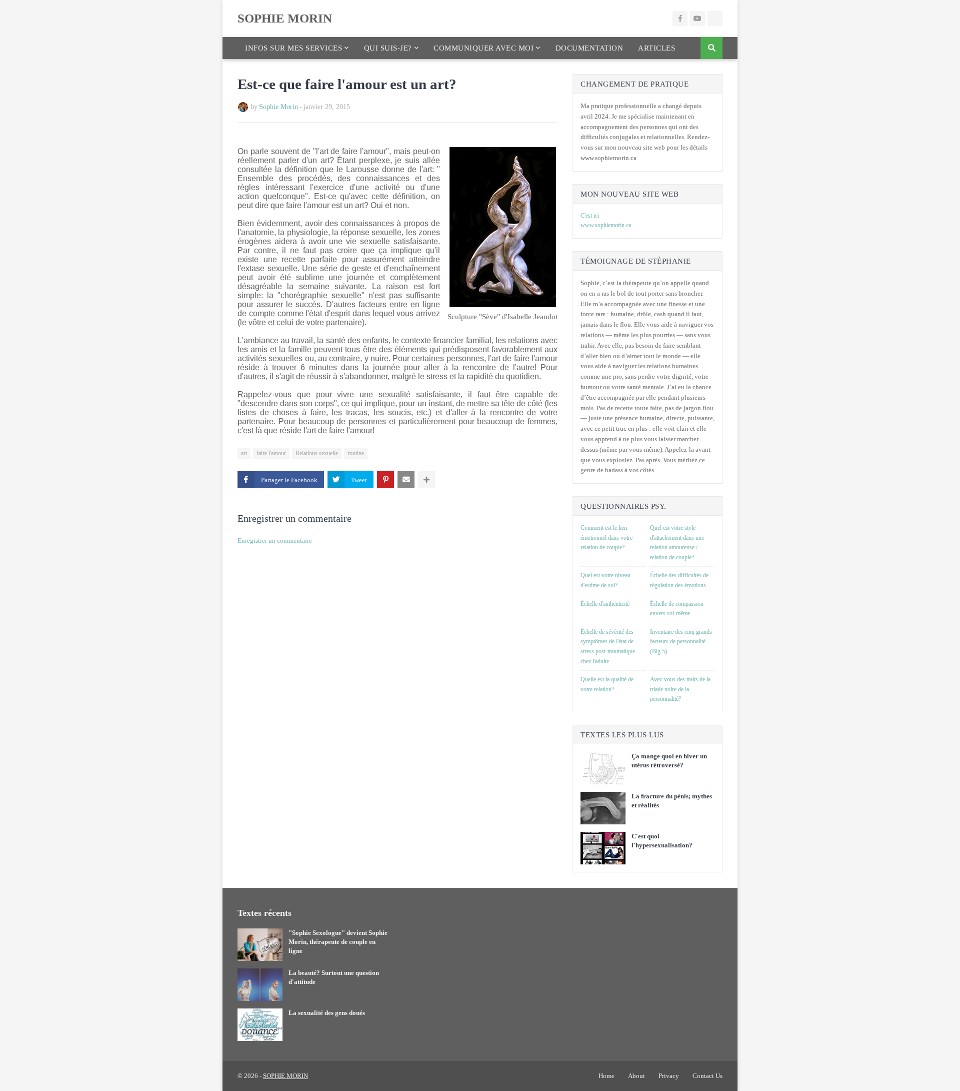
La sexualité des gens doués (326, 1012)
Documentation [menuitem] (590, 48)
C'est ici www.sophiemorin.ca (605, 220)
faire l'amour (271, 453)
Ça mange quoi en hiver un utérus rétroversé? (669, 760)
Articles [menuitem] (656, 48)
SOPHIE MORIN (285, 18)
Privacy (668, 1075)
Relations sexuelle (317, 453)
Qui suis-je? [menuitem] (388, 48)
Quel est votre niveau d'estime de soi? (605, 580)
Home (606, 1075)
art (244, 453)
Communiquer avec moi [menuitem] (484, 48)
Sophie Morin (278, 107)
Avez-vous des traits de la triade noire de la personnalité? (680, 689)
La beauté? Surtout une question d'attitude (333, 977)
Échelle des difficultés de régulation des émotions (679, 580)
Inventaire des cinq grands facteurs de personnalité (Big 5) (681, 641)
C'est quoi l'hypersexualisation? (662, 840)
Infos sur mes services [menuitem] (293, 48)
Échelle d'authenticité (605, 603)
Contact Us (707, 1075)
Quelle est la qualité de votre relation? (607, 684)
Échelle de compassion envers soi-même (677, 608)
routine (356, 453)
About (636, 1075)
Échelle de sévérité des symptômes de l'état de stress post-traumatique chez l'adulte (607, 646)
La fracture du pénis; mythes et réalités (672, 800)
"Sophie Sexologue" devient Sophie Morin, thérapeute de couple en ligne (338, 941)
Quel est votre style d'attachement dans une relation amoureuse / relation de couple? (677, 542)
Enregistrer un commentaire (275, 540)
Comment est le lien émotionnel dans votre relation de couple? (606, 537)
